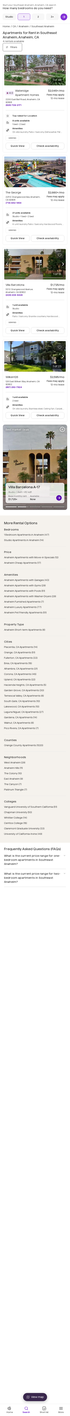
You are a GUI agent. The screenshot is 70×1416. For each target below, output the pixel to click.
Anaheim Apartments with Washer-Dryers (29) (30, 596)
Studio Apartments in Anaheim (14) (24, 540)
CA (14, 26)
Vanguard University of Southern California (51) (30, 806)
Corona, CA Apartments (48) (20, 674)
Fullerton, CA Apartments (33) (21, 658)
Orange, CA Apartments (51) (19, 652)
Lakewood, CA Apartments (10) (21, 706)
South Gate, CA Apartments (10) (22, 701)
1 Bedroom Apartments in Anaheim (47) (26, 534)
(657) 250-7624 (14, 387)
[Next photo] (63, 70)
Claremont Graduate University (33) (24, 828)
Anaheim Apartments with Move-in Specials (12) (31, 557)
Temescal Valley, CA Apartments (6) (24, 695)
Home (6, 26)
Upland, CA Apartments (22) (19, 679)
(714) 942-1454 (13, 203)
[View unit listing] (59, 498)
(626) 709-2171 (13, 105)
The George (13, 192)
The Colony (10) (13, 773)
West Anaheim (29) (14, 762)
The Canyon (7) (13, 784)
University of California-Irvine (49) (23, 834)
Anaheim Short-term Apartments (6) (24, 629)
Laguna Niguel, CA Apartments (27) (23, 712)
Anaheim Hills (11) (13, 768)
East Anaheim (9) (13, 778)
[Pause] (62, 429)
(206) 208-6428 (14, 295)
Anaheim (24, 26)
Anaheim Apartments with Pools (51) (24, 591)
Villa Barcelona (15, 284)
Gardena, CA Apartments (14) (20, 717)
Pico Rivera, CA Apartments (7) (21, 728)
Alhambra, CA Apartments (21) (21, 668)
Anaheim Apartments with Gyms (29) (25, 585)
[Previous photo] (7, 70)
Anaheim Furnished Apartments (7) (24, 601)
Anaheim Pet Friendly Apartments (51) (25, 612)
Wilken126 (12, 377)
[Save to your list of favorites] (59, 60)
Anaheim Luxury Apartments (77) (22, 607)
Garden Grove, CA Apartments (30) (24, 690)
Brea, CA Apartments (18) (18, 663)
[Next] (63, 17)
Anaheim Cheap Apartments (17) (22, 562)
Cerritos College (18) (15, 823)
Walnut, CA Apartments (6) (19, 722)
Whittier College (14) (15, 817)
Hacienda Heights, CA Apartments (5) (25, 685)
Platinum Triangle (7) (15, 789)
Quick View (17, 146)
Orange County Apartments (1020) (23, 745)
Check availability (48, 146)
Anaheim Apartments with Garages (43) (26, 580)
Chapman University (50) (18, 812)
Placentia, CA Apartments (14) (21, 647)
